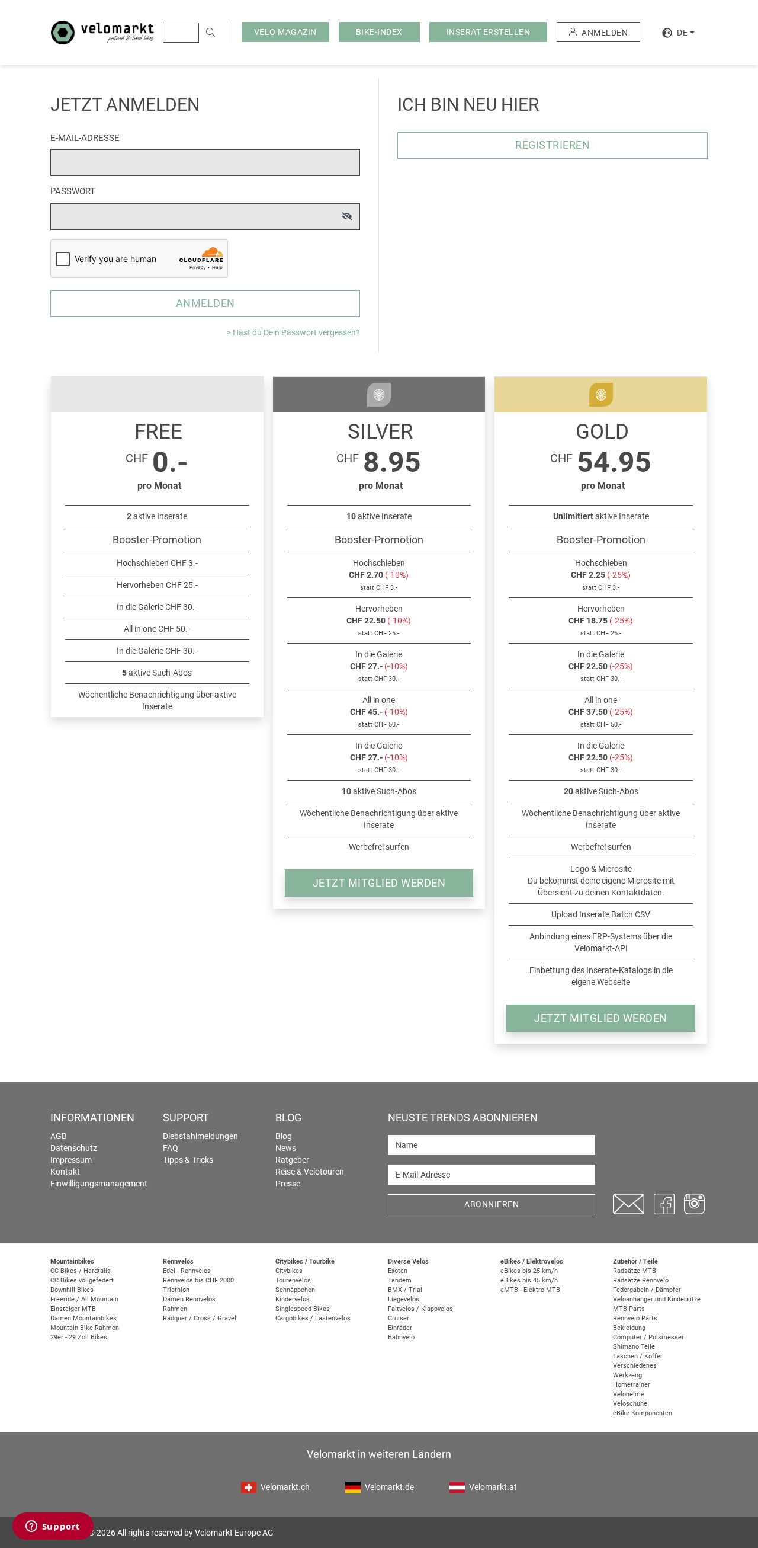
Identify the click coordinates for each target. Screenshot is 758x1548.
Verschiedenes (635, 1366)
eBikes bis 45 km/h (529, 1280)
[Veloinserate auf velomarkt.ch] (102, 32)
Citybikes (289, 1271)
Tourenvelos (293, 1280)
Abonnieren (491, 1204)
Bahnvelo (401, 1337)
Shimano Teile (634, 1347)
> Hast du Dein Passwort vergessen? (293, 332)
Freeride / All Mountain (84, 1299)
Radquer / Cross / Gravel (199, 1318)
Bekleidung (629, 1328)
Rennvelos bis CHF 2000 (198, 1280)
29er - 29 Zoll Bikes (78, 1337)
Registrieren (552, 145)
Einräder (400, 1328)
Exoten (397, 1271)
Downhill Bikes (72, 1290)
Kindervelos (292, 1299)
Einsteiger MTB (73, 1309)
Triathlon (176, 1290)
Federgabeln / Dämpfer (647, 1290)
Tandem (400, 1280)
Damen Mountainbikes (83, 1318)
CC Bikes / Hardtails (80, 1271)
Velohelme (628, 1394)
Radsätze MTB (634, 1271)
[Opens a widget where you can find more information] (53, 1527)
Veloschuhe (630, 1404)
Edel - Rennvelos (187, 1271)
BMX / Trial (405, 1290)
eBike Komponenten (642, 1413)
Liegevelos (403, 1299)
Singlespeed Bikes (302, 1309)
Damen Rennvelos (189, 1299)
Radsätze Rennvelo (641, 1280)
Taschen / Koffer (638, 1356)
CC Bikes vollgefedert (82, 1280)
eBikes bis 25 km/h (529, 1271)
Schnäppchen (295, 1290)
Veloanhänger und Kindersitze (657, 1299)
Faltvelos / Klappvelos (420, 1309)
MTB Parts (629, 1309)
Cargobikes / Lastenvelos (313, 1318)
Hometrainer (631, 1385)
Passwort (72, 191)
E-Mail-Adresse (85, 138)
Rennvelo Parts (635, 1318)
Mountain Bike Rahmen (84, 1328)
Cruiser (398, 1318)
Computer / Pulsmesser (648, 1337)
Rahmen (175, 1309)
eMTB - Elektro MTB (530, 1290)
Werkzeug (627, 1375)
